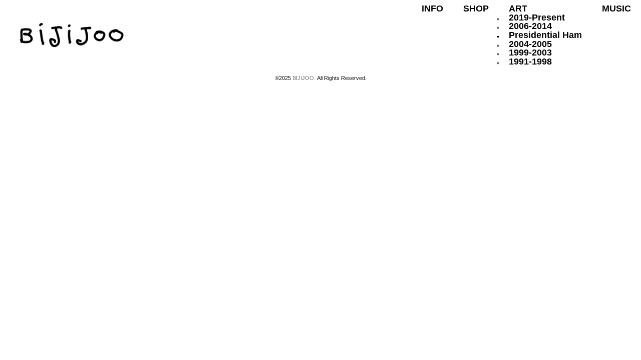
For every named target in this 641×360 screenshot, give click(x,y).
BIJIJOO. (304, 78)
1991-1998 (530, 61)
